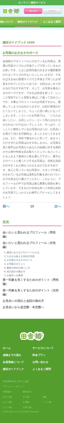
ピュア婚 (7, 407)
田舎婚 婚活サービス (32, 336)
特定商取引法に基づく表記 (16, 381)
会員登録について (13, 362)
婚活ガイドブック (27, 21)
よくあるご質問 (41, 369)
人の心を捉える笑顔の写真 (21, 256)
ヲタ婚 (26, 397)
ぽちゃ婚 (7, 397)
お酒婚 (26, 402)
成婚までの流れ (12, 355)
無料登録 (33, 11)
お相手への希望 (15, 275)
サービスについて (43, 348)
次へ (57, 206)
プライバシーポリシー (14, 386)
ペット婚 (47, 402)
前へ (6, 206)
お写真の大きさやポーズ (19, 260)
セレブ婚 (7, 402)
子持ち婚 (27, 407)
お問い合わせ (40, 362)
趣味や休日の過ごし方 (18, 267)
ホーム (14, 11)
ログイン (52, 11)
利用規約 (7, 391)
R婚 (44, 397)
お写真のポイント (16, 264)
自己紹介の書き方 (16, 271)
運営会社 (27, 391)
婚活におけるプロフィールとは (23, 252)
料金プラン (39, 355)
